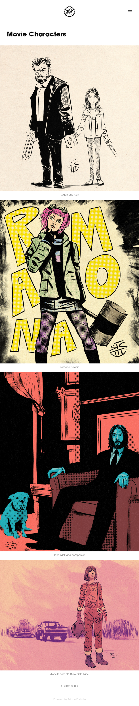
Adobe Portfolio (77, 699)
